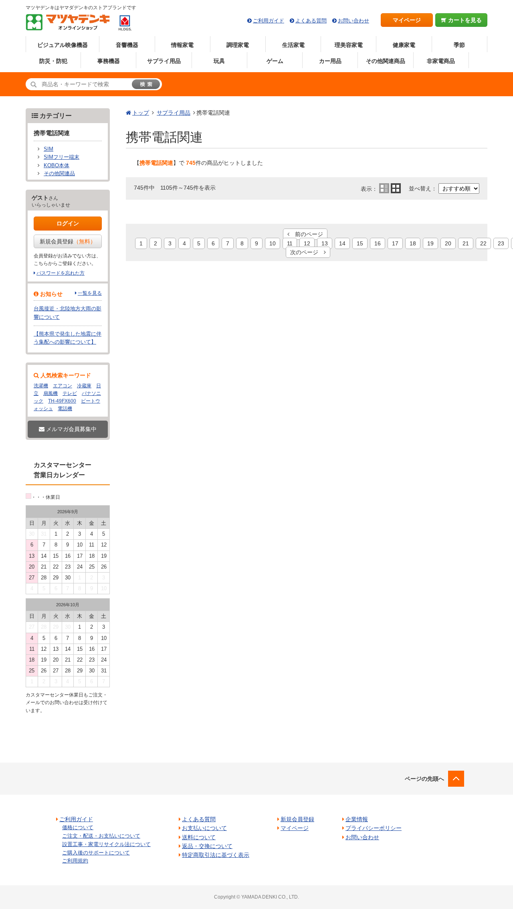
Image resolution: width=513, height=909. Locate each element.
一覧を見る (90, 293)
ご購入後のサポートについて (96, 853)
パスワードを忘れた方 (60, 273)
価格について (77, 827)
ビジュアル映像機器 (62, 45)
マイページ (407, 20)
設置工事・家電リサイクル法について (106, 844)
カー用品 (330, 61)
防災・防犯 (53, 61)
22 (483, 243)
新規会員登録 (68, 241)
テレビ (70, 393)
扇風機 (50, 393)
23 (501, 243)
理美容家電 (349, 45)
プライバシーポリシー (373, 828)
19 (430, 243)
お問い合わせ (353, 21)
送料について (199, 837)
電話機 (65, 408)
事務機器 (108, 61)
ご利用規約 (75, 861)
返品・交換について (207, 846)
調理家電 (237, 45)
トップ (140, 112)
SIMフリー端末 (61, 157)
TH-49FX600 (62, 401)
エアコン (62, 386)
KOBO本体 (56, 165)
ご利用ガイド (268, 21)
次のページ (307, 252)
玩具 (219, 61)
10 (272, 243)
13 (324, 243)
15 (360, 243)
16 (377, 243)
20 (448, 243)
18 (413, 243)
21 (466, 243)
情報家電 (182, 45)
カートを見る (464, 20)
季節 (459, 45)
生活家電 (293, 45)
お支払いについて (204, 828)
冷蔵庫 (84, 386)
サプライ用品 (164, 61)
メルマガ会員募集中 (70, 429)
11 (290, 243)
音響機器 (127, 45)
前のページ (306, 234)
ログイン (68, 223)
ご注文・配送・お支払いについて (101, 836)
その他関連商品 (385, 61)
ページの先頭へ (424, 778)
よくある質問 (311, 21)
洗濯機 (41, 386)
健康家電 (404, 45)
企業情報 (356, 819)
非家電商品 (441, 61)
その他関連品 (59, 173)
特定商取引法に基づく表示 (215, 855)
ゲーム (275, 61)
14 (342, 243)
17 (395, 243)
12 (307, 243)
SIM (48, 149)
